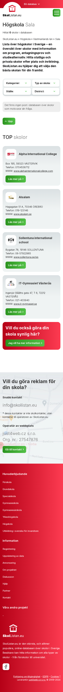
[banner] (12, 10)
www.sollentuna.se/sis (26, 257)
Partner (6, 590)
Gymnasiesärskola (12, 510)
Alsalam (24, 197)
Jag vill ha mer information (24, 343)
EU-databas (30, 4)
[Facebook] (6, 666)
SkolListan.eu (10, 39)
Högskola (25, 39)
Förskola (7, 482)
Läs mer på (14, 179)
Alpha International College (38, 154)
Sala (57, 39)
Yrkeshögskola (10, 516)
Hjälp (5, 583)
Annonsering (9, 562)
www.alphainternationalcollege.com (33, 170)
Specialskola (9, 496)
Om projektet (9, 569)
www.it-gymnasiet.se (25, 303)
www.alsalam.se (22, 214)
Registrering (9, 548)
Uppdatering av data (13, 555)
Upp (10, 121)
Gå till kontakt (13, 449)
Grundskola (8, 489)
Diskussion (8, 576)
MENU (56, 13)
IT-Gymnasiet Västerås (35, 283)
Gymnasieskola (11, 503)
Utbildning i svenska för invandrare (21, 530)
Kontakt (7, 597)
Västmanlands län (43, 39)
